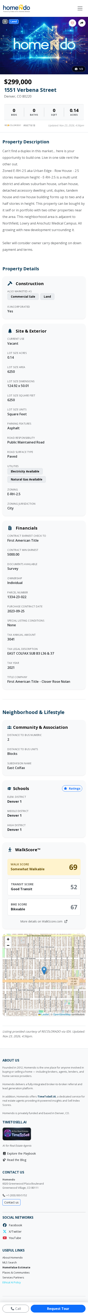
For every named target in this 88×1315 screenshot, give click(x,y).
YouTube (14, 1238)
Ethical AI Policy (11, 1282)
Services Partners (13, 1277)
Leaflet (45, 1014)
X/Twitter (14, 1231)
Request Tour (58, 1308)
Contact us (11, 1202)
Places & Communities (16, 1272)
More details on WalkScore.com (41, 921)
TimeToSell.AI (46, 1096)
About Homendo (12, 1257)
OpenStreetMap (62, 1014)
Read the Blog (16, 1160)
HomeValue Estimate (16, 1267)
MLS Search (9, 1262)
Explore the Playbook (21, 1153)
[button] (44, 970)
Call (18, 1308)
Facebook (14, 1225)
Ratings (74, 788)
